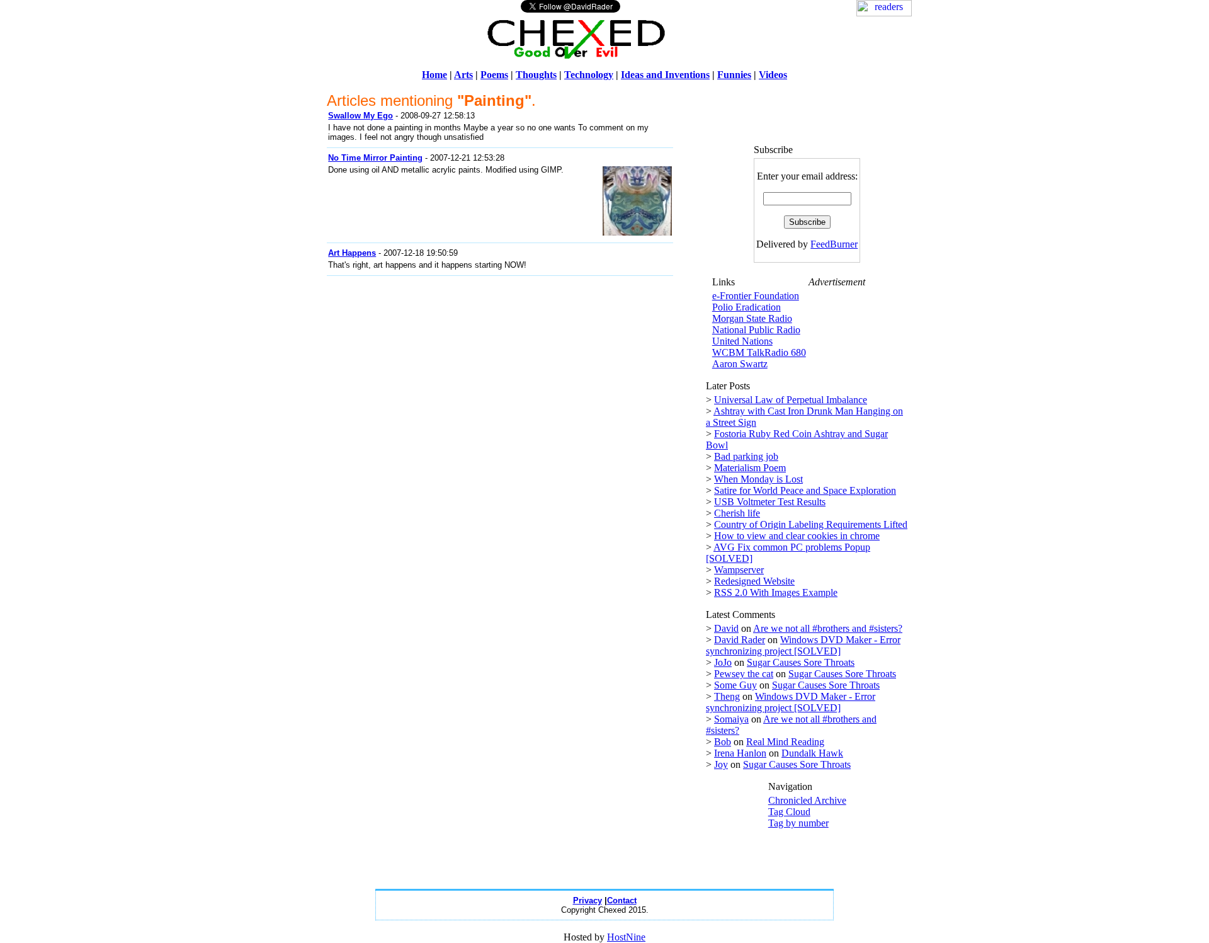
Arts (463, 74)
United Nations (742, 341)
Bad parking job (746, 456)
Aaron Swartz (740, 363)
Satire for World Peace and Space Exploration (805, 490)
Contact (622, 900)
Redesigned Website (754, 581)
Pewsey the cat (743, 673)
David (726, 628)
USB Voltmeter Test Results (770, 501)
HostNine (626, 937)
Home (434, 74)
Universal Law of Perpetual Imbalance (790, 399)
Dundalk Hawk (812, 753)
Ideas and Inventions (665, 74)
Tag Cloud (789, 811)
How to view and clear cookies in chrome (797, 535)
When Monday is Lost (758, 479)
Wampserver (739, 569)
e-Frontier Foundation (755, 295)
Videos (773, 74)
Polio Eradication (746, 307)
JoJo (723, 662)
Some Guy (735, 685)
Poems (494, 74)
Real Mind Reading (785, 741)
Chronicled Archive (807, 800)
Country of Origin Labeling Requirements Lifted (810, 524)
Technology (588, 74)
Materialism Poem (750, 467)
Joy (721, 764)
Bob (722, 741)
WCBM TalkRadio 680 (759, 352)
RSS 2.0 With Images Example (775, 592)
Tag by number (798, 823)
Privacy (587, 900)
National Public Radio (756, 329)
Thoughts (536, 74)
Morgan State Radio (752, 318)
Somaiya (731, 719)
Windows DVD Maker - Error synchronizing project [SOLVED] (803, 645)
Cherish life (737, 513)
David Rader (739, 639)
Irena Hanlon (740, 753)
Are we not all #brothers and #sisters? (827, 628)
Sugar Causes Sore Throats (800, 662)
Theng (727, 696)
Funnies (734, 74)
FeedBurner (834, 244)
